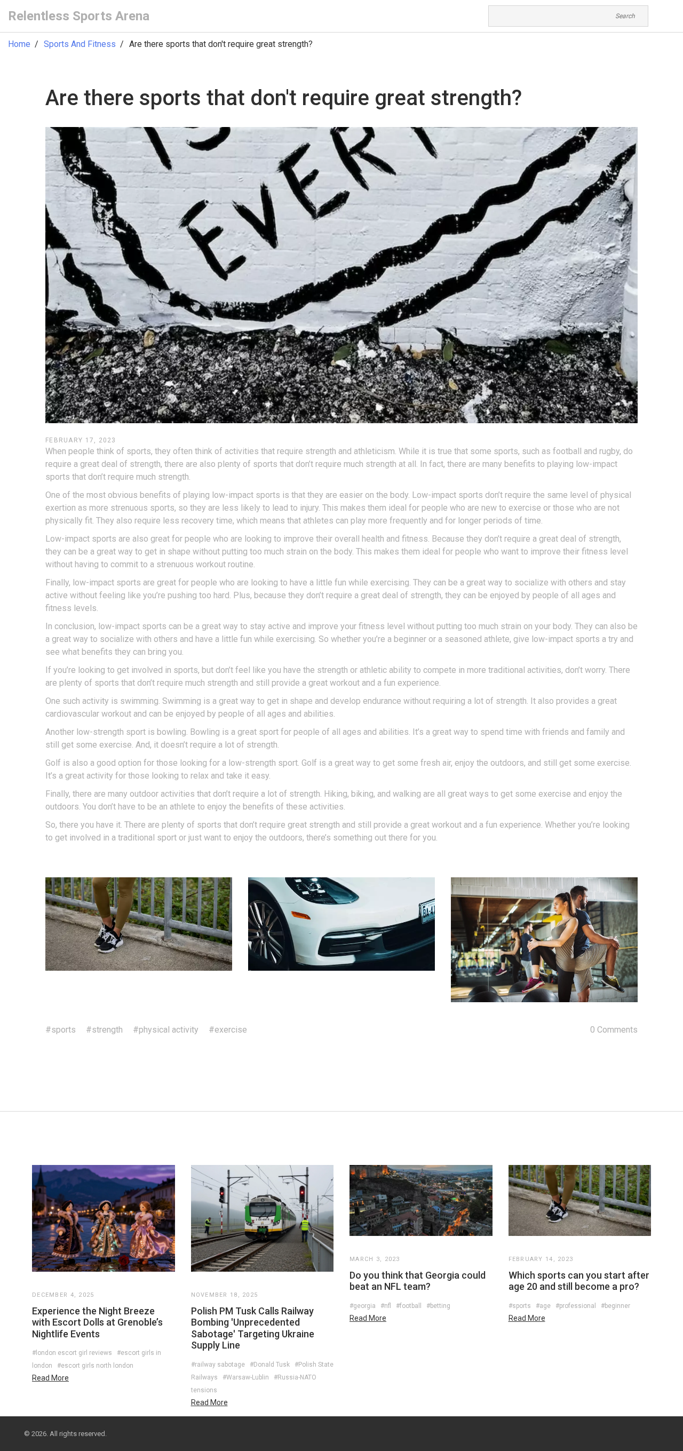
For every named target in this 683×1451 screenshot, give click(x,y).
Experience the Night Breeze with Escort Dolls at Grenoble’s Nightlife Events (97, 1322)
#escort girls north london (95, 1365)
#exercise (228, 1030)
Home (19, 44)
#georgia (363, 1306)
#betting (438, 1306)
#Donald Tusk (270, 1364)
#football (409, 1306)
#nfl (385, 1306)
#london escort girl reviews (72, 1353)
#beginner (615, 1306)
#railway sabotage (218, 1364)
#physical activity (165, 1030)
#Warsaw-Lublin (246, 1377)
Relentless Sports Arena (78, 16)
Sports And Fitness (80, 44)
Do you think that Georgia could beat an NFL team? (418, 1281)
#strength (104, 1030)
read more (50, 1378)
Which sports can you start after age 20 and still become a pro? (579, 1281)
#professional (575, 1306)
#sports (60, 1030)
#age (543, 1306)
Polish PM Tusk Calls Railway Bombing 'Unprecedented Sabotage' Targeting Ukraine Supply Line (252, 1328)
